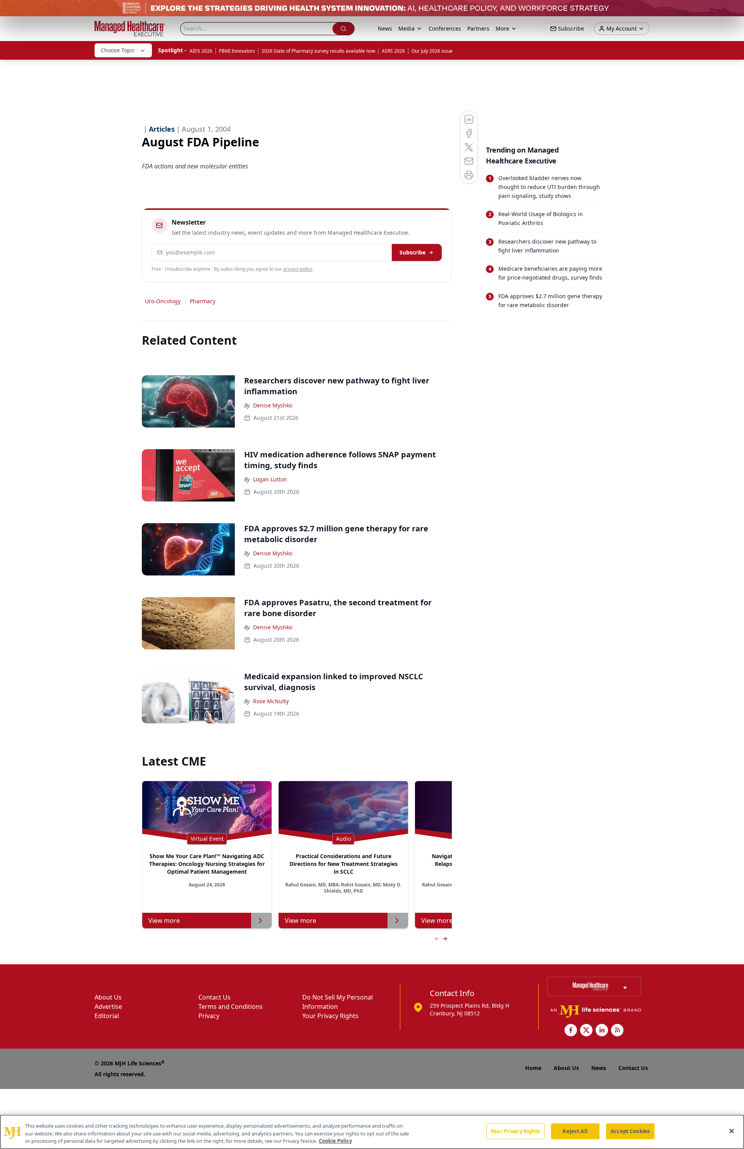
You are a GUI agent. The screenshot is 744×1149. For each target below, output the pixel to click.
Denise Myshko (272, 405)
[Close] (731, 1130)
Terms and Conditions (230, 1006)
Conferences (445, 28)
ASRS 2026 (393, 51)
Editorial (107, 1016)
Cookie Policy (335, 1140)
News (385, 28)
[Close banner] (733, 10)
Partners (478, 28)
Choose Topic (118, 50)
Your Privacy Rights (330, 1016)
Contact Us (214, 997)
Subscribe (412, 252)
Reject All (575, 1130)
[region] (372, 1132)
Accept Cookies (630, 1130)
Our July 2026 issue (432, 51)
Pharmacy (202, 301)
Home (533, 1068)
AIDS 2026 (200, 51)
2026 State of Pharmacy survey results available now (318, 51)
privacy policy (297, 269)
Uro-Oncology (163, 301)
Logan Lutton (270, 479)
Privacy (208, 1016)
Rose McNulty (271, 701)
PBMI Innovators (237, 51)
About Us (108, 997)
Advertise (108, 1006)
